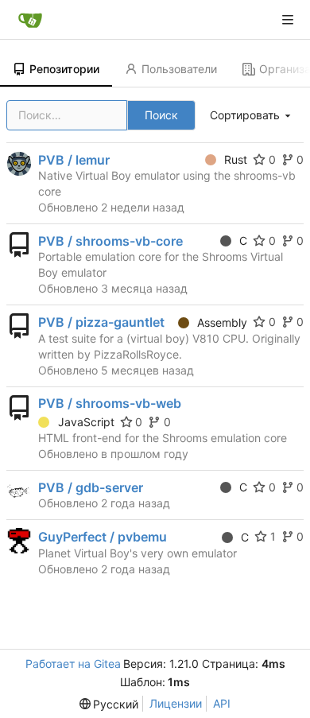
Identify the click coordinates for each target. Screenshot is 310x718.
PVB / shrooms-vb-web (109, 403)
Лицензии (175, 703)
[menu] (252, 115)
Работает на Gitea (73, 663)
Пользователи (179, 69)
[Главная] (30, 20)
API (222, 703)
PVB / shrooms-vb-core (110, 241)
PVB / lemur (74, 160)
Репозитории (64, 69)
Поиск (161, 115)
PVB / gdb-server (90, 487)
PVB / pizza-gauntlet (101, 322)
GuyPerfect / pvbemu (102, 537)
